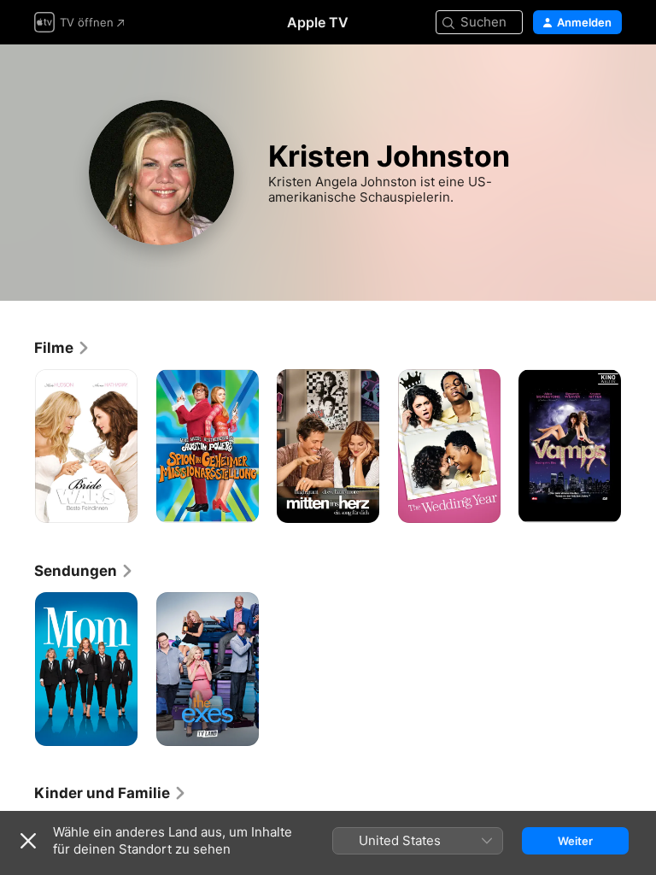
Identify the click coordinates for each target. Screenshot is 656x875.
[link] (62, 347)
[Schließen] (28, 841)
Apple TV (317, 22)
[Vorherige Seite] (17, 446)
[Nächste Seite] (639, 446)
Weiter (575, 841)
